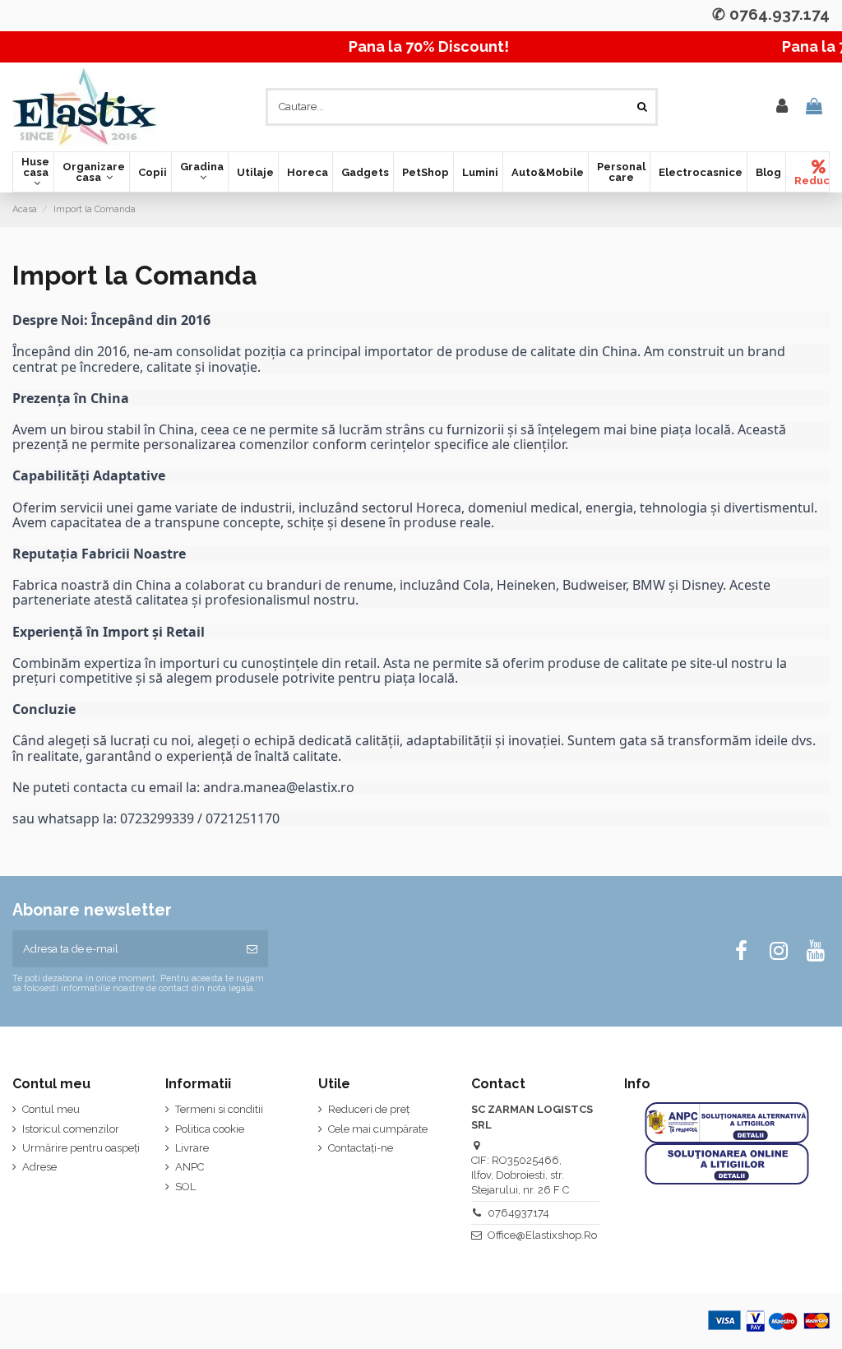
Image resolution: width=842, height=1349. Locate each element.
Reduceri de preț (368, 1109)
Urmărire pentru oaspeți (81, 1148)
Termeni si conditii (219, 1109)
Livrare (192, 1148)
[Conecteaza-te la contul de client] (782, 107)
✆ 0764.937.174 (771, 14)
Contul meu (51, 1109)
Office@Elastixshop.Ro (542, 1235)
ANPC (189, 1167)
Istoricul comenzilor (70, 1129)
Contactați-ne (360, 1148)
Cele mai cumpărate (378, 1129)
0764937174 (518, 1213)
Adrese (39, 1167)
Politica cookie (209, 1129)
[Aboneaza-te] (252, 949)
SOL (185, 1186)
